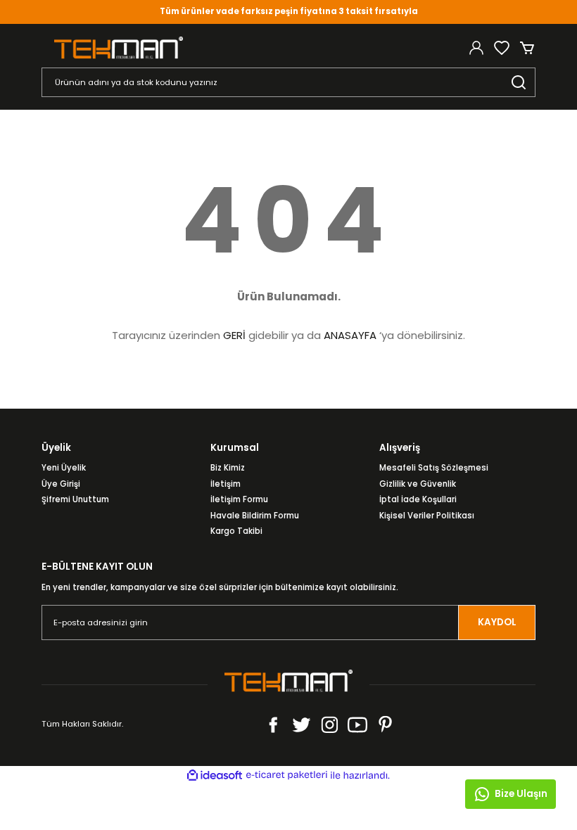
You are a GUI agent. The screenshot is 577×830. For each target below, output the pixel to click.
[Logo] (118, 47)
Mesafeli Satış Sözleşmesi (433, 467)
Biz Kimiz (227, 467)
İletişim (225, 484)
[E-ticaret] (287, 775)
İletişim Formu (239, 499)
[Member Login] (476, 47)
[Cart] (527, 47)
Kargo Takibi (236, 531)
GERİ (234, 335)
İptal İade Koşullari (418, 499)
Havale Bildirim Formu (254, 515)
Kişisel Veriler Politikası (426, 515)
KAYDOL (497, 622)
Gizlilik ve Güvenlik (417, 484)
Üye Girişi (61, 484)
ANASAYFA (350, 335)
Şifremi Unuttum (75, 499)
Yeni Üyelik (64, 467)
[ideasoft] (214, 776)
